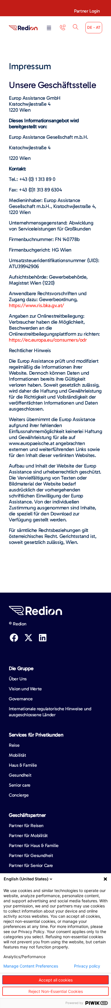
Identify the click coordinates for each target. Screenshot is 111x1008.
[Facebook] (14, 637)
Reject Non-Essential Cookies (55, 991)
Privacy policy (87, 966)
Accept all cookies (56, 980)
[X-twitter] (28, 637)
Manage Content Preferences (30, 966)
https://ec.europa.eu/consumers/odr (48, 340)
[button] (49, 28)
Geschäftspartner (27, 815)
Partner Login (87, 11)
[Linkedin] (43, 637)
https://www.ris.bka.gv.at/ (36, 305)
